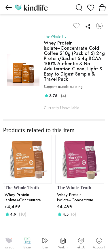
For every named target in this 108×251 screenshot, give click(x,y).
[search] (79, 7)
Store (27, 247)
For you (8, 247)
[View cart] (102, 7)
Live (45, 247)
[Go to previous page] (8, 7)
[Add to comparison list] (99, 26)
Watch (63, 247)
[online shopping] (31, 7)
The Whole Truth (56, 36)
